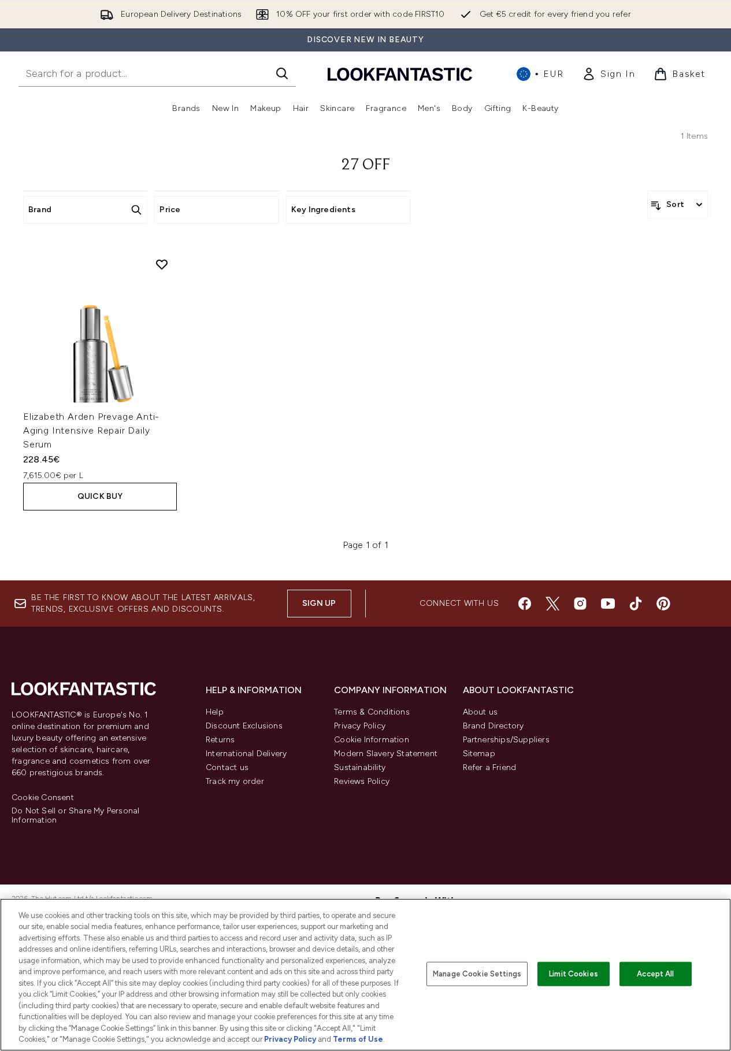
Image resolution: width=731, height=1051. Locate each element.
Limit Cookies (573, 973)
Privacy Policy (359, 726)
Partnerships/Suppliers (506, 740)
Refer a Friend (490, 767)
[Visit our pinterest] (663, 603)
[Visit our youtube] (608, 603)
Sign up (319, 603)
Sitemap (479, 753)
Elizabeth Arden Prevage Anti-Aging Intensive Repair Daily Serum (91, 430)
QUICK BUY (100, 496)
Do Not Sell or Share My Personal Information (75, 815)
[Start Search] (282, 73)
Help (215, 712)
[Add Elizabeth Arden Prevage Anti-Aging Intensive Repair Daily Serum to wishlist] (162, 264)
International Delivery (246, 753)
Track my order (235, 781)
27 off (366, 165)
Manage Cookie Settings (477, 973)
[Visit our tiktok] (636, 603)
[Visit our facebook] (525, 603)
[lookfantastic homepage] (400, 73)
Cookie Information (371, 740)
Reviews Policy (361, 781)
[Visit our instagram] (580, 603)
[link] (608, 74)
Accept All (655, 973)
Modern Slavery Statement (385, 753)
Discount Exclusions (244, 726)
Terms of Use (358, 1039)
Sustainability (359, 767)
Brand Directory (493, 726)
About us (480, 712)
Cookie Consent (43, 797)
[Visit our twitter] (552, 603)
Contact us (227, 767)
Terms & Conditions (372, 712)
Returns (220, 740)
